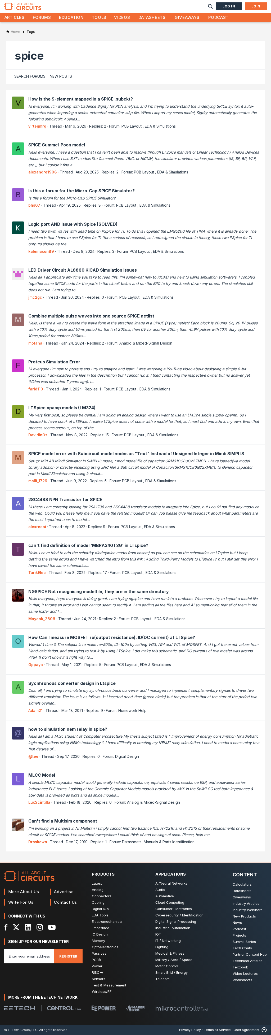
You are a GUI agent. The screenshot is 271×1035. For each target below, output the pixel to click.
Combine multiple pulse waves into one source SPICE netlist (91, 316)
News (237, 922)
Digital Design (127, 756)
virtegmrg (37, 126)
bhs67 (34, 205)
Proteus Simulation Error (54, 361)
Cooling (98, 902)
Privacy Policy (190, 1030)
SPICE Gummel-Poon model (56, 144)
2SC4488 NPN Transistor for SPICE (65, 499)
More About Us (23, 891)
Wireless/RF (101, 991)
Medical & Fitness (169, 953)
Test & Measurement (109, 985)
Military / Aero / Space (173, 960)
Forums (42, 17)
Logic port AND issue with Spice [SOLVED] (73, 224)
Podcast (218, 17)
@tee (33, 756)
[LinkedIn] (28, 927)
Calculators (242, 884)
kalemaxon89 (41, 251)
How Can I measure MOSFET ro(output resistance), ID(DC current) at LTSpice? (111, 637)
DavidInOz (37, 435)
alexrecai (37, 526)
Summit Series (244, 942)
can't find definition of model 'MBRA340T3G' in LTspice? (88, 545)
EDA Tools (100, 915)
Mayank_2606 (41, 618)
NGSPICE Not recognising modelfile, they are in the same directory (98, 591)
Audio (160, 890)
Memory (98, 940)
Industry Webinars (248, 910)
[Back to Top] (263, 1029)
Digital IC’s (100, 909)
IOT (158, 934)
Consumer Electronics (173, 909)
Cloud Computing (169, 902)
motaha (35, 343)
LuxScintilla (39, 802)
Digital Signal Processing (175, 921)
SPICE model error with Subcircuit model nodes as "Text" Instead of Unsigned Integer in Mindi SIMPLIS (136, 453)
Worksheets (242, 980)
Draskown (37, 842)
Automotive (164, 896)
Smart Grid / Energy (171, 972)
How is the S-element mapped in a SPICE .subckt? (80, 99)
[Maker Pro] (135, 1008)
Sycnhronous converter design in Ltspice (72, 683)
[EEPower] (104, 1008)
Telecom (162, 979)
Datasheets (151, 17)
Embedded (100, 928)
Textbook (240, 967)
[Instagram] (40, 927)
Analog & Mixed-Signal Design (145, 343)
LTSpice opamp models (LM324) (62, 407)
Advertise (64, 891)
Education (71, 17)
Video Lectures (245, 973)
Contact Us (65, 902)
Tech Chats (242, 948)
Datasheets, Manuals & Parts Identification (158, 842)
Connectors (101, 896)
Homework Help (132, 710)
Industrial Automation (172, 928)
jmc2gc (35, 297)
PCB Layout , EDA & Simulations (148, 126)
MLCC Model (41, 775)
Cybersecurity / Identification (179, 915)
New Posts (61, 76)
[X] (16, 927)
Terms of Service (217, 1030)
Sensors (98, 979)
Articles (14, 17)
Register (68, 956)
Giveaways (187, 17)
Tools (99, 17)
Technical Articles (248, 961)
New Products (244, 916)
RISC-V (97, 972)
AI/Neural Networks (171, 883)
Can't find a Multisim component (62, 821)
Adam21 (35, 710)
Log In (229, 6)
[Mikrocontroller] (181, 1008)
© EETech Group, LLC (21, 1030)
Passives (99, 953)
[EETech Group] (19, 1008)
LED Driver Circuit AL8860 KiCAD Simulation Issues (82, 270)
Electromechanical (107, 921)
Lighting (161, 947)
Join (255, 6)
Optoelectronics (105, 947)
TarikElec (37, 572)
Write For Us (21, 902)
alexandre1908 (42, 172)
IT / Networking (168, 940)
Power (97, 966)
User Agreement (246, 1030)
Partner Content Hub (250, 954)
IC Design (100, 934)
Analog (97, 890)
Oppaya (35, 664)
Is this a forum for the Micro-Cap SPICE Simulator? (81, 190)
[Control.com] (64, 1008)
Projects (239, 935)
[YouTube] (52, 927)
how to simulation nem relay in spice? (67, 729)
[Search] (210, 6)
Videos (122, 17)
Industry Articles (246, 903)
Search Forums (30, 76)
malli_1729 (37, 481)
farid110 (35, 389)
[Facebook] (6, 927)
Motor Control (166, 966)
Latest (97, 883)
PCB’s (96, 960)
